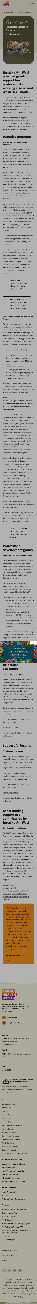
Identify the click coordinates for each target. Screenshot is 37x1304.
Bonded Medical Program (11, 1213)
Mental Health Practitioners (12, 1125)
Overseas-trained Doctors (11, 1139)
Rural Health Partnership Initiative (14, 1209)
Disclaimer (5, 1261)
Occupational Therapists (10, 1136)
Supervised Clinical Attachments (13, 1181)
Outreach (5, 1236)
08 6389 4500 (12, 1018)
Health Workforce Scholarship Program (16, 1223)
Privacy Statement (7, 1255)
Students (5, 1195)
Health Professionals (9, 1192)
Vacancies (5, 1100)
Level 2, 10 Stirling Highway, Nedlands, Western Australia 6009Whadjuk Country (15, 1041)
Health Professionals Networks (13, 1171)
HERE (11, 259)
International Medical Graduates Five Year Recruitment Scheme (16, 1231)
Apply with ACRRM (9, 888)
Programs (6, 1205)
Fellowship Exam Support (11, 1167)
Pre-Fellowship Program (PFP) (12, 1227)
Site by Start (5, 1266)
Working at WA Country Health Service (15, 1153)
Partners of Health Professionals (13, 1199)
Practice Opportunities (10, 1146)
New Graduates (7, 1129)
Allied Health (6, 1108)
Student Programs (8, 1240)
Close (33, 643)
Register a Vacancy (8, 1104)
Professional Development (12, 1160)
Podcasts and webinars (10, 1174)
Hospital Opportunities (10, 1122)
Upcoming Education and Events (13, 1164)
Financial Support (8, 12)
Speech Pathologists (9, 1150)
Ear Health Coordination (10, 1216)
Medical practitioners (10, 727)
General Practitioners (9, 1115)
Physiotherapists (8, 1143)
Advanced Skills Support (11, 1178)
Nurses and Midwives (9, 1132)
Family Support (7, 1220)
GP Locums (6, 1118)
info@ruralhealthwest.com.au (18, 1023)
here (26, 392)
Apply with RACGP (9, 885)
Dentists (5, 1111)
